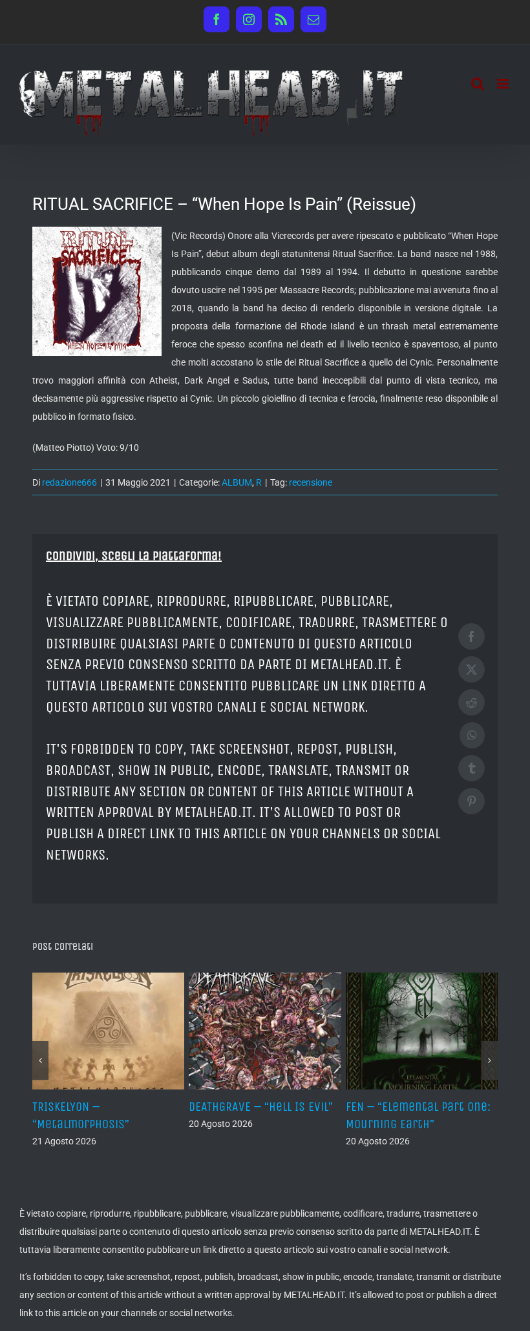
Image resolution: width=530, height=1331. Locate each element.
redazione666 (69, 482)
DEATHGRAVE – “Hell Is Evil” (237, 1106)
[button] (40, 1060)
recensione (310, 482)
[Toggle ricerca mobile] (477, 83)
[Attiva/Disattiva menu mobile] (504, 83)
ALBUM (237, 482)
